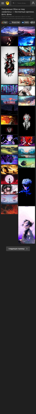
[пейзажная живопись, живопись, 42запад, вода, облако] (26, 152)
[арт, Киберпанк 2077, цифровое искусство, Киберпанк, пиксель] (26, 141)
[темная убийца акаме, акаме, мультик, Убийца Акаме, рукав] (9, 41)
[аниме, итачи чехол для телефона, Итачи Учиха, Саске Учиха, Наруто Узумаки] (9, 65)
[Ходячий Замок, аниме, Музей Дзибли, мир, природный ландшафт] (26, 163)
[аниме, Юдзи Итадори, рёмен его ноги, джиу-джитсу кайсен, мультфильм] (26, 51)
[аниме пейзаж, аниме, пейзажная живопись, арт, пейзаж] (26, 31)
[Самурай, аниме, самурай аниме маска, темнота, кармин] (9, 129)
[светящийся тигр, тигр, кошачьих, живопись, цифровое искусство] (9, 159)
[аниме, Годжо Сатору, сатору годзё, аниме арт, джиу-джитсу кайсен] (26, 187)
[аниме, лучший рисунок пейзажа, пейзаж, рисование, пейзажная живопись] (9, 199)
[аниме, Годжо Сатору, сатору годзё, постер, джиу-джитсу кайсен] (9, 139)
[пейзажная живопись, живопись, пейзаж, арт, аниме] (9, 149)
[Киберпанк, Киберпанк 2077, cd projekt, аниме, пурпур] (9, 89)
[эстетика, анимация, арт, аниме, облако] (9, 99)
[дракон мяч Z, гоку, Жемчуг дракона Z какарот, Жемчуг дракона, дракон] (9, 169)
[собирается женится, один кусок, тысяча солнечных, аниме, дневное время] (26, 101)
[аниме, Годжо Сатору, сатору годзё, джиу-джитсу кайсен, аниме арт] (26, 91)
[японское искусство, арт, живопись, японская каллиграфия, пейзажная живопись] (26, 81)
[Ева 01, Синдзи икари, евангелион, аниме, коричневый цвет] (9, 209)
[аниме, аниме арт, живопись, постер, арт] (26, 61)
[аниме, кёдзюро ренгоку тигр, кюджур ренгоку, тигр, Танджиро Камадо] (9, 119)
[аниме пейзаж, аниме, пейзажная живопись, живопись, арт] (9, 31)
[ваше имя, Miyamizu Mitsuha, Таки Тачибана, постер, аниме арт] (26, 41)
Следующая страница (17, 249)
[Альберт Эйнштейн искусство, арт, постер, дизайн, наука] (26, 121)
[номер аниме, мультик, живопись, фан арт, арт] (26, 71)
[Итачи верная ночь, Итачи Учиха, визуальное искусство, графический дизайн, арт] (9, 179)
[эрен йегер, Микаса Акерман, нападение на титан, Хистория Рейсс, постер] (9, 189)
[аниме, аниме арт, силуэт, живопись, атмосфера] (9, 109)
